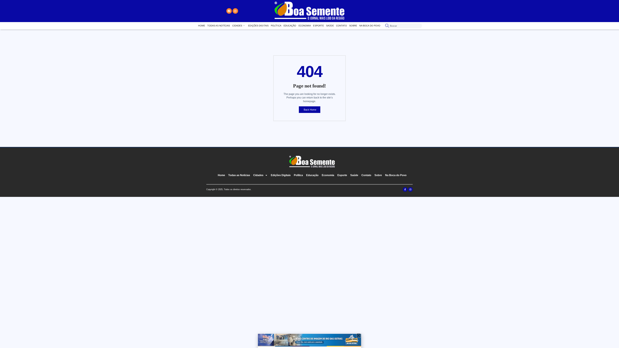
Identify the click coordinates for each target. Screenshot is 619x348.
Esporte (318, 25)
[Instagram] (235, 11)
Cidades (237, 25)
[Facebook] (229, 11)
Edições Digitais (258, 25)
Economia (305, 25)
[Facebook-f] (405, 189)
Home (201, 25)
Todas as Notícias (218, 25)
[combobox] (403, 25)
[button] (358, 335)
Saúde (330, 25)
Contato (341, 25)
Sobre (353, 25)
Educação (290, 25)
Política (276, 25)
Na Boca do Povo (369, 25)
